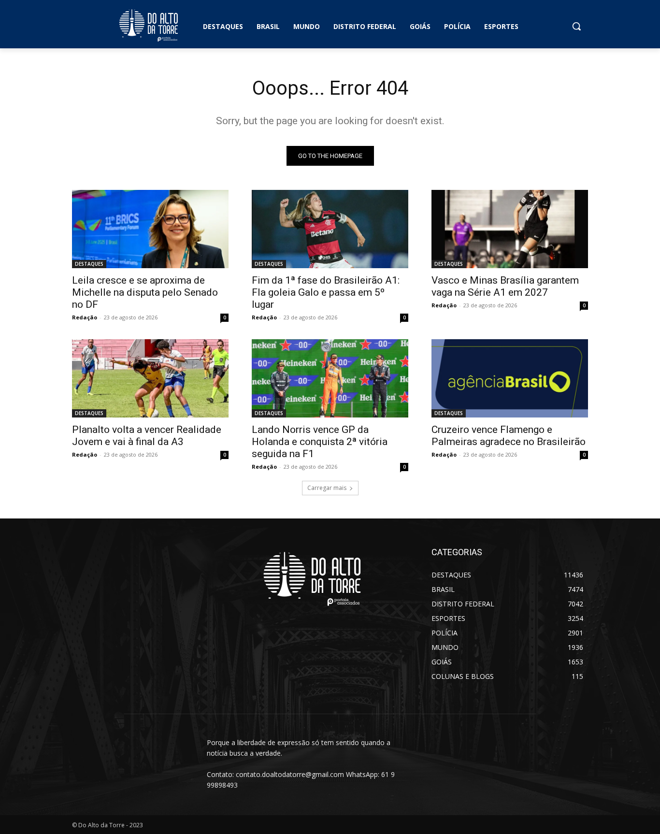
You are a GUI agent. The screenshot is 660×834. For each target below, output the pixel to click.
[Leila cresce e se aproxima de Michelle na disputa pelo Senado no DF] (150, 229)
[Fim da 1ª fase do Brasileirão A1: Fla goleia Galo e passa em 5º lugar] (330, 229)
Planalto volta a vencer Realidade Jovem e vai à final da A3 (146, 435)
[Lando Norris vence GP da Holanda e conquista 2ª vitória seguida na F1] (330, 378)
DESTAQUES (89, 263)
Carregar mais (326, 488)
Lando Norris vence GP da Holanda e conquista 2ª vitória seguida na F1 (319, 442)
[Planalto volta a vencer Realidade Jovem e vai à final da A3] (150, 378)
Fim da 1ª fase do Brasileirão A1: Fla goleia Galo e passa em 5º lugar (326, 292)
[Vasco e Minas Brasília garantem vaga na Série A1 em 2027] (509, 229)
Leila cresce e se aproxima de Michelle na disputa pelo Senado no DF (145, 292)
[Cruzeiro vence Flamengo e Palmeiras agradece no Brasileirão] (509, 378)
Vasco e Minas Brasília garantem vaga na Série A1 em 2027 (505, 286)
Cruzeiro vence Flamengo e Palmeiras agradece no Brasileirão (508, 435)
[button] (576, 26)
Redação (84, 317)
